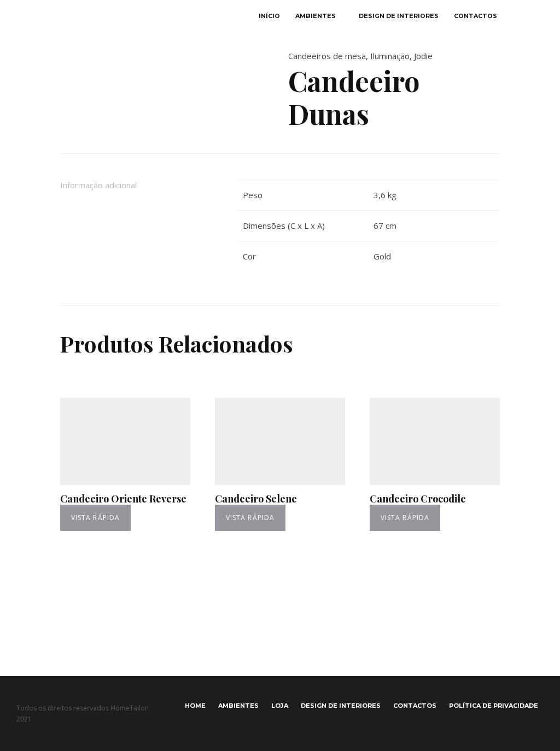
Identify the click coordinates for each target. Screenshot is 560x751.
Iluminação (390, 55)
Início (269, 16)
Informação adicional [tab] (98, 185)
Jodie (423, 55)
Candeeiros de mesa (327, 55)
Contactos (475, 16)
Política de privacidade (493, 705)
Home (195, 705)
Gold (382, 256)
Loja (279, 705)
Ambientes (315, 16)
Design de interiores (399, 16)
